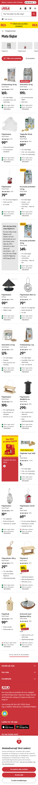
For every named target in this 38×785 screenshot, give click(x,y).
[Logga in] (20, 8)
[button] (5, 713)
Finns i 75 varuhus (27, 108)
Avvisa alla (19, 775)
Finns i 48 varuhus (9, 108)
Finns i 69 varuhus (9, 532)
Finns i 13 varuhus (27, 645)
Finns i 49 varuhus (27, 160)
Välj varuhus (8, 19)
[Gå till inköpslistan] (25, 8)
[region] (19, 760)
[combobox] (19, 14)
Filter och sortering (14, 58)
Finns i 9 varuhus (26, 587)
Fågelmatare (22, 51)
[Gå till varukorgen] (30, 8)
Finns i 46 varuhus (27, 268)
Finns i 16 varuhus (27, 532)
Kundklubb (6, 679)
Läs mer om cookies (26, 762)
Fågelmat (5, 51)
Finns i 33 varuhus (9, 645)
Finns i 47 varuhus (9, 214)
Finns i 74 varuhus (27, 479)
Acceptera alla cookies (19, 769)
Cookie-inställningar (19, 780)
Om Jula (5, 672)
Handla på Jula (8, 666)
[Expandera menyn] (35, 8)
